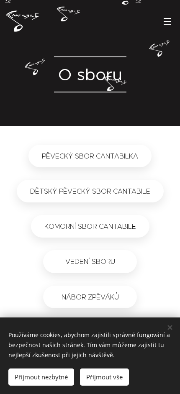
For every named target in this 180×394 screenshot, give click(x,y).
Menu (167, 21)
